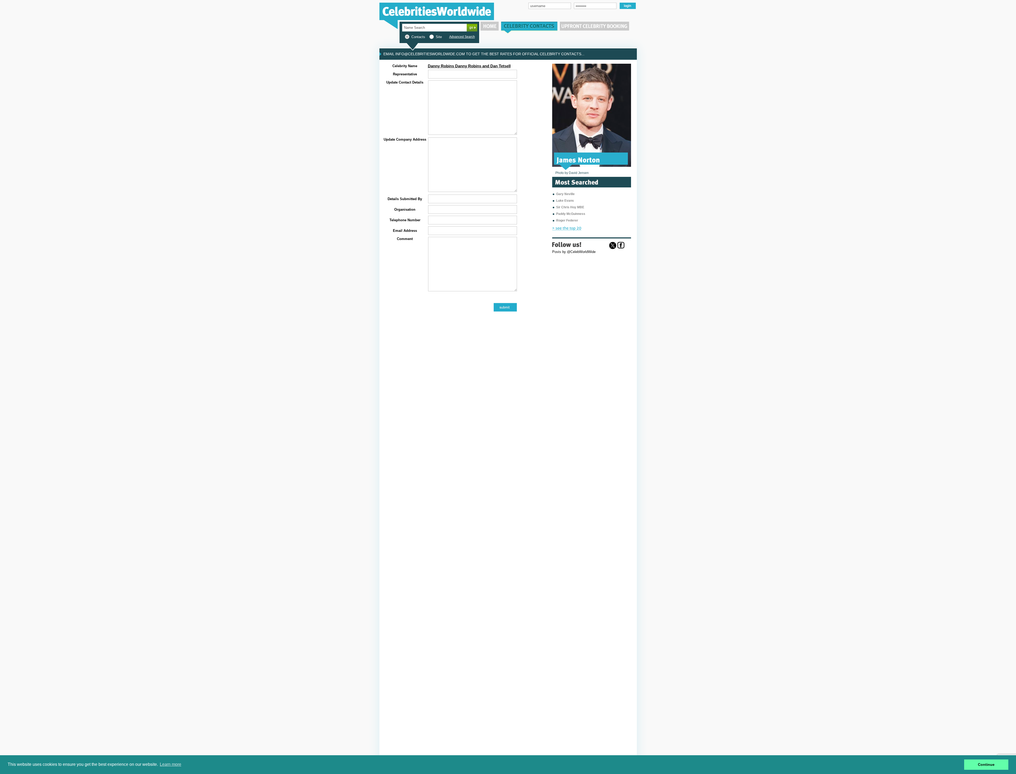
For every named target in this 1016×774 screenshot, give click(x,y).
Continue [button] (986, 764)
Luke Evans (565, 200)
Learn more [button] (170, 764)
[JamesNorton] (578, 159)
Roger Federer (567, 220)
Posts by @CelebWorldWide (574, 252)
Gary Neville (565, 194)
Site (439, 37)
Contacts (418, 37)
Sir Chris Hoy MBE (570, 207)
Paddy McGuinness (570, 214)
